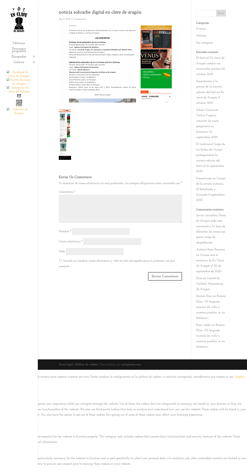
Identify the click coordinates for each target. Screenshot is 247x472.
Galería (19, 62)
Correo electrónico (71, 241)
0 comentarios (79, 19)
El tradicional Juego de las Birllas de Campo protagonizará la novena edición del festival (210, 155)
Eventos (201, 28)
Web (62, 251)
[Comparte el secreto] (19, 105)
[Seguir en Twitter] (19, 83)
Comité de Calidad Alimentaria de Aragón (209, 284)
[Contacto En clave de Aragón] (19, 97)
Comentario (67, 191)
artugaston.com (131, 364)
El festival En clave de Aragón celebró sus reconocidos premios (210, 63)
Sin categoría (204, 42)
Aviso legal (66, 364)
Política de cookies (86, 364)
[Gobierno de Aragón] (19, 113)
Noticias (19, 43)
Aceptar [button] (240, 376)
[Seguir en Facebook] (19, 76)
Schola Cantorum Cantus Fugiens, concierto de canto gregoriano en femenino (207, 121)
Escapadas (19, 56)
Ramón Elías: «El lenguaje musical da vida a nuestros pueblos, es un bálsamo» (211, 307)
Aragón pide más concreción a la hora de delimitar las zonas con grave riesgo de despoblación (210, 231)
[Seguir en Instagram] (19, 91)
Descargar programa (19, 50)
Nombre (65, 231)
